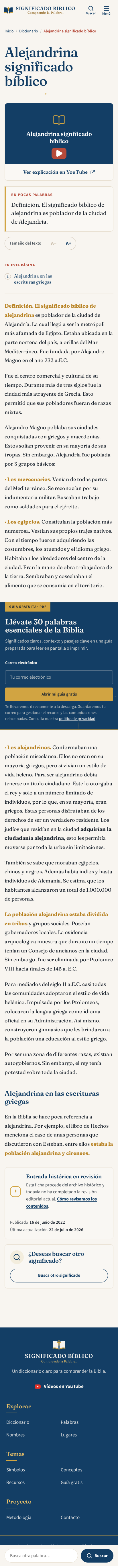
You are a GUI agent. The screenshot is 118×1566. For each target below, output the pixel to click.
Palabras (69, 1422)
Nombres (15, 1435)
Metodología (19, 1517)
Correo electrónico (21, 663)
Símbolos (15, 1470)
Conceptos (71, 1470)
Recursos (15, 1482)
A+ (68, 243)
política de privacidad (77, 719)
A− (53, 243)
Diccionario (28, 31)
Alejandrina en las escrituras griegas (33, 279)
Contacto (70, 1517)
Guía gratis (71, 1482)
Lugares (69, 1435)
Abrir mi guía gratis (59, 694)
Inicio (9, 31)
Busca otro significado (59, 1275)
